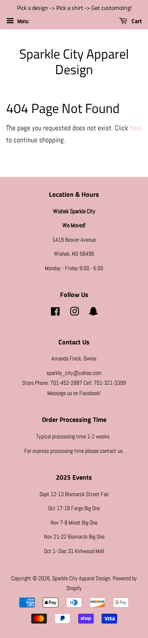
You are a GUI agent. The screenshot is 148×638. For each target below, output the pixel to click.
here (136, 127)
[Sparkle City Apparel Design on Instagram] (74, 313)
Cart (136, 20)
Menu (22, 21)
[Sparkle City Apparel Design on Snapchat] (93, 313)
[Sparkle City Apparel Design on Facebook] (55, 313)
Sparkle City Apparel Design (74, 62)
